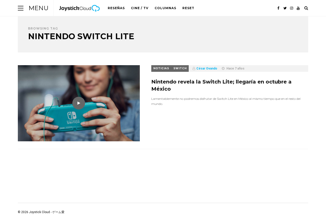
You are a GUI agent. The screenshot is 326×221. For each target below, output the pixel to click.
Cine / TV (139, 8)
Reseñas (116, 8)
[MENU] (20, 8)
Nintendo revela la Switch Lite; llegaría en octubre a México (221, 85)
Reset (188, 8)
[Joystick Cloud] (79, 15)
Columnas (165, 8)
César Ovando (206, 68)
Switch (180, 68)
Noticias (161, 68)
